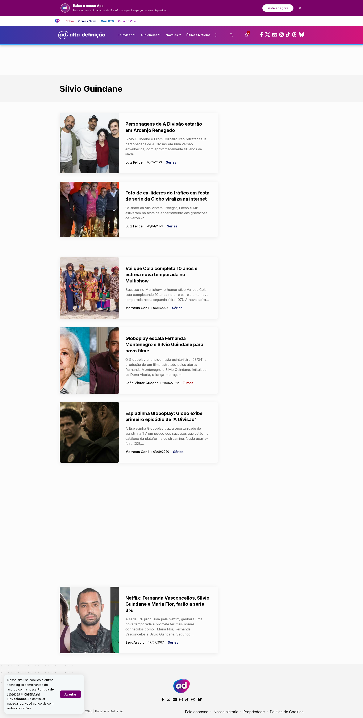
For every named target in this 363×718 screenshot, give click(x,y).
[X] (267, 34)
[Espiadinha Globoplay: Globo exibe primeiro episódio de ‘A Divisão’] (89, 432)
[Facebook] (261, 34)
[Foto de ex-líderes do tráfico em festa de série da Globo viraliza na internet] (89, 209)
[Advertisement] (181, 59)
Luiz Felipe (134, 162)
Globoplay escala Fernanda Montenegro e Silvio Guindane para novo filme (164, 344)
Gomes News (87, 21)
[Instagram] (281, 34)
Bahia (70, 21)
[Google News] (274, 34)
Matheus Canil (137, 308)
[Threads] (294, 34)
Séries (171, 162)
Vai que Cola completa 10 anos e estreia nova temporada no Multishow (161, 275)
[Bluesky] (301, 34)
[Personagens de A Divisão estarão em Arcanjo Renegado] (89, 143)
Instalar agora (277, 8)
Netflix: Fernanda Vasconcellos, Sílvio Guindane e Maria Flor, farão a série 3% (167, 604)
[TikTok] (288, 34)
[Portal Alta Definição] (181, 686)
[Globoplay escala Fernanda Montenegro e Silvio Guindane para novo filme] (89, 360)
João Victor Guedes (141, 383)
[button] (70, 694)
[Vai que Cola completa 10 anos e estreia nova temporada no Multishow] (89, 288)
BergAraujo (135, 642)
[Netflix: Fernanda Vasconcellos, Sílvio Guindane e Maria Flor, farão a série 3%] (89, 620)
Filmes (188, 383)
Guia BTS (107, 21)
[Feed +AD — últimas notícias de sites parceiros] (59, 20)
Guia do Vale (127, 21)
